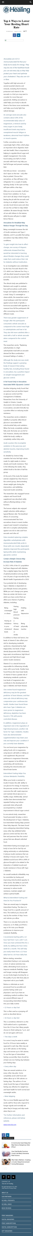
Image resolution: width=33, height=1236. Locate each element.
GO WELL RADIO (7, 1204)
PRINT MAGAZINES (7, 1215)
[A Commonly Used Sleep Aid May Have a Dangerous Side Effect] (6, 1145)
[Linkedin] (18, 35)
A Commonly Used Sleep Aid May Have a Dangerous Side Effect (20, 1145)
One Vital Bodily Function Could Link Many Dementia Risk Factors (20, 1153)
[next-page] (6, 1168)
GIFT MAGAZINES (7, 1231)
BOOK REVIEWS (6, 1208)
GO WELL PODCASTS (8, 1200)
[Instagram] (9, 1177)
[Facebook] (14, 35)
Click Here (4, 1188)
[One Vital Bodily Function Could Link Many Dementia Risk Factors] (6, 1153)
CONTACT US (6, 1181)
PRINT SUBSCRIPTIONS (9, 1223)
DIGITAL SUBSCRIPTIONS (9, 1227)
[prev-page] (3, 1168)
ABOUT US (5, 1192)
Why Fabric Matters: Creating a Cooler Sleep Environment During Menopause (21, 1162)
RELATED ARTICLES (8, 1138)
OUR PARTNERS (6, 1196)
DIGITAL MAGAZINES (8, 1219)
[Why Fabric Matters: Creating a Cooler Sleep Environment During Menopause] (6, 1162)
